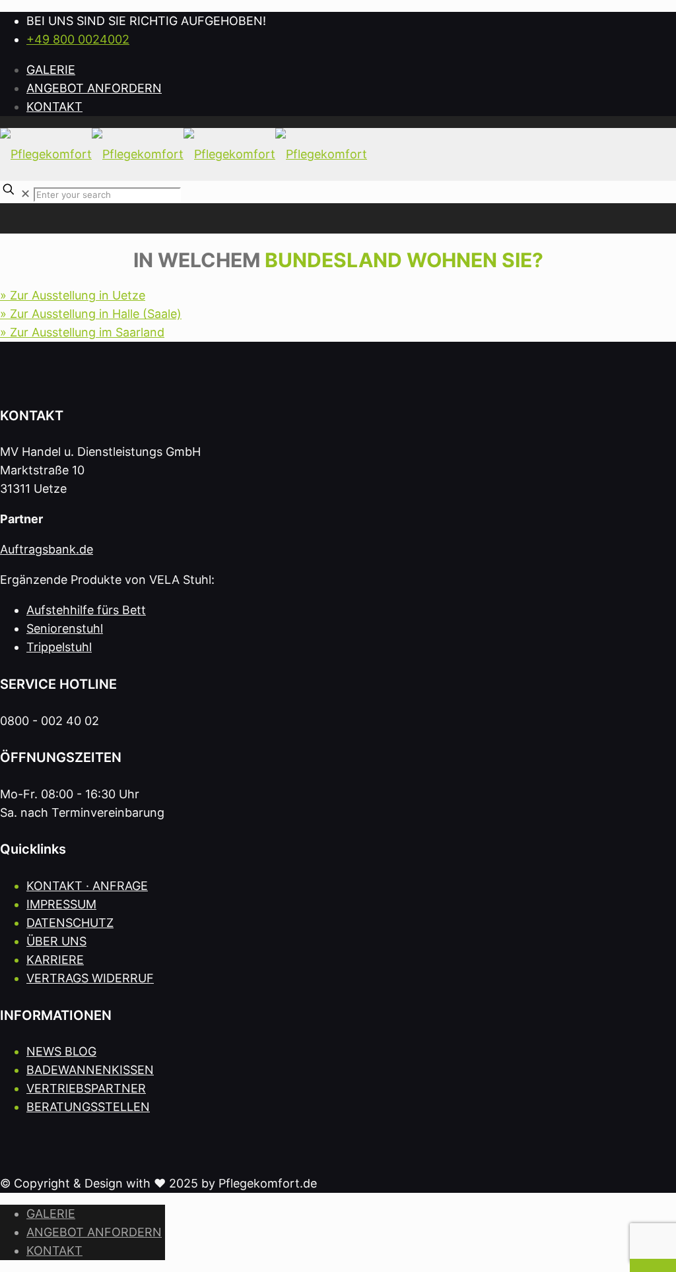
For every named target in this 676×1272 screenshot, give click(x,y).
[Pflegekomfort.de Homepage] (183, 154)
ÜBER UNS (56, 941)
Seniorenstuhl (64, 628)
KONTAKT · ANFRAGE (87, 886)
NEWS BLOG (61, 1051)
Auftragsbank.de (46, 549)
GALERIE (50, 70)
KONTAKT (54, 106)
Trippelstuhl (59, 647)
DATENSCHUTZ (70, 923)
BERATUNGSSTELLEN (88, 1107)
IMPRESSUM (61, 904)
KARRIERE (55, 960)
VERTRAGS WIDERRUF (90, 978)
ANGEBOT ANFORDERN (94, 88)
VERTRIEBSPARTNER (86, 1088)
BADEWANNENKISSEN (90, 1070)
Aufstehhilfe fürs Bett (86, 610)
